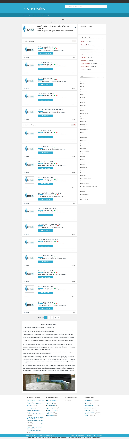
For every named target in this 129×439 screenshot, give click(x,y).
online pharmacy (84, 153)
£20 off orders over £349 (45, 255)
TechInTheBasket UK (85, 63)
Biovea (82, 86)
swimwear (83, 180)
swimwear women (85, 183)
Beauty (82, 83)
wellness (83, 191)
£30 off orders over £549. (45, 271)
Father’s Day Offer (50, 22)
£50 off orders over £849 (45, 63)
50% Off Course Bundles (33, 410)
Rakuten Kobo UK (85, 51)
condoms (83, 102)
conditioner (83, 99)
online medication (85, 151)
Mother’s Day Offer (40, 22)
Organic (83, 159)
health (82, 118)
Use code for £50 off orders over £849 (49, 193)
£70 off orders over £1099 (46, 94)
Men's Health (84, 137)
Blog (48, 15)
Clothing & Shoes (51, 405)
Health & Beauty (50, 415)
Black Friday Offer (79, 22)
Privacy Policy (89, 435)
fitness (82, 110)
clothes (83, 94)
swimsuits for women (86, 178)
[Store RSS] (75, 27)
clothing (83, 97)
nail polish (83, 148)
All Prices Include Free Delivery (47, 47)
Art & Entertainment (51, 400)
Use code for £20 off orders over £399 (49, 224)
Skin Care (83, 164)
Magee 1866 (83, 54)
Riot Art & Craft (84, 41)
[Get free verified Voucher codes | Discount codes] (35, 8)
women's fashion (85, 197)
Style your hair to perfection (34, 430)
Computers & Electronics (52, 407)
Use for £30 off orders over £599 (48, 240)
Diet (82, 108)
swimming (83, 175)
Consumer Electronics (52, 408)
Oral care (83, 156)
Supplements (84, 167)
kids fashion (84, 124)
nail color (83, 145)
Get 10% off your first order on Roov (36, 400)
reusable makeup (85, 162)
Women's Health (84, 199)
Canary (82, 69)
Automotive (49, 402)
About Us (73, 435)
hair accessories (84, 113)
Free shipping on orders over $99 (35, 424)
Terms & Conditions (80, 435)
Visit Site (38, 34)
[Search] (66, 6)
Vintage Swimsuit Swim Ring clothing (89, 186)
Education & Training (51, 410)
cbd (82, 89)
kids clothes (83, 121)
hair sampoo (84, 116)
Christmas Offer (69, 22)
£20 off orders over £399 (45, 78)
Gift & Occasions (51, 413)
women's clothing (85, 194)
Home (24, 15)
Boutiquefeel (84, 44)
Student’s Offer (60, 22)
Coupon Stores (31, 15)
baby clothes (84, 81)
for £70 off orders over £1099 (47, 208)
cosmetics (83, 105)
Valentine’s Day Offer (29, 22)
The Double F (84, 57)
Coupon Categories (40, 15)
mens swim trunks (85, 143)
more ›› (62, 50)
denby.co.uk (83, 60)
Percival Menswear (85, 66)
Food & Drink (50, 412)
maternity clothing (85, 135)
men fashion (84, 140)
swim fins (83, 172)
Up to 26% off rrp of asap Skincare (35, 413)
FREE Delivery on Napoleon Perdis (35, 420)
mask (82, 132)
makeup (83, 126)
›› (58, 317)
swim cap (83, 170)
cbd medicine (84, 91)
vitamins (83, 188)
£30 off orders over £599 (45, 177)
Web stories (99, 435)
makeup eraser (84, 129)
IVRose (82, 48)
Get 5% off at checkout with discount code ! (51, 109)
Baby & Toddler (50, 403)
